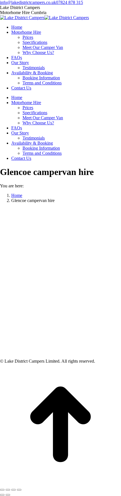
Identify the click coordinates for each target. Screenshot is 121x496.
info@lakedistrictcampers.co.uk (28, 2)
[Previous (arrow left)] (2, 495)
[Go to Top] (60, 483)
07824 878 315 (69, 2)
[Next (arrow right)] (8, 495)
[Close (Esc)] (2, 490)
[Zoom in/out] (19, 490)
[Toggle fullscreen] (13, 490)
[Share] (8, 490)
